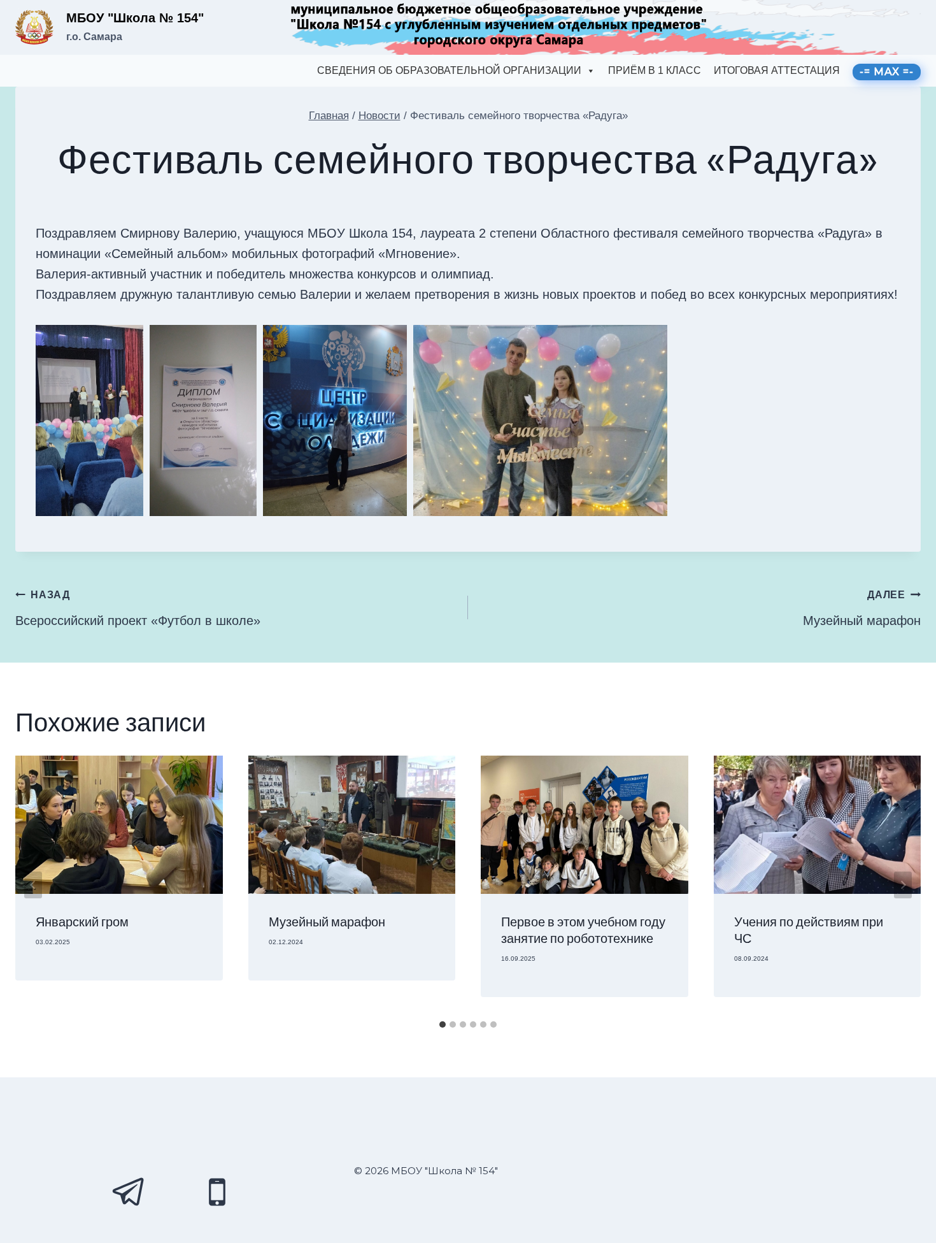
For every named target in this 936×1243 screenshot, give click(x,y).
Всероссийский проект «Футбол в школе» (137, 608)
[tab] (442, 1024)
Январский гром (82, 922)
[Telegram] (129, 1192)
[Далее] (903, 885)
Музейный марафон (862, 608)
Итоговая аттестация (777, 70)
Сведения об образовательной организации (449, 70)
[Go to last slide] (33, 885)
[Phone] (217, 1192)
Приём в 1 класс (654, 70)
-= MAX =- (887, 72)
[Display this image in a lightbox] (89, 420)
